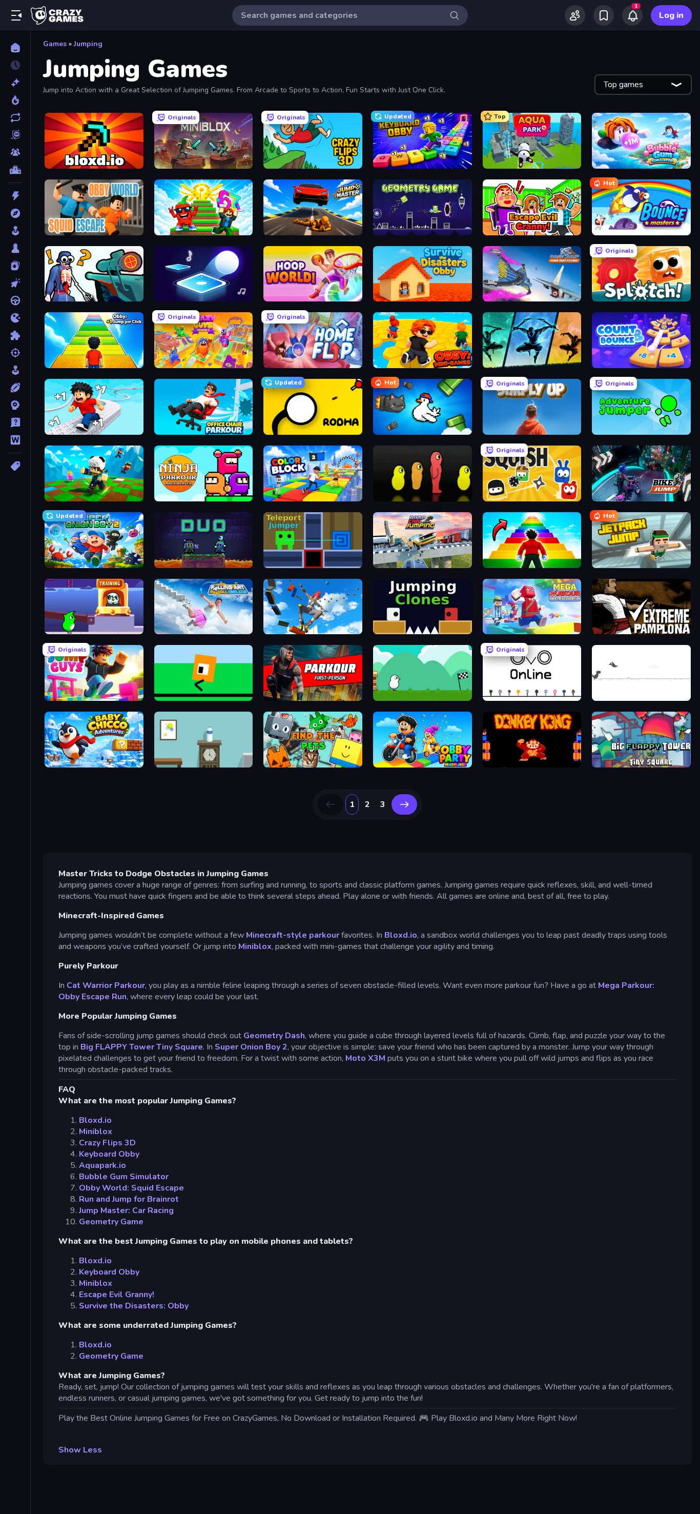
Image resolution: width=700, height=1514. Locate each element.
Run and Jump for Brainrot (129, 1199)
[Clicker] (15, 283)
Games (55, 44)
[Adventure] (15, 213)
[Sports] (15, 387)
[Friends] (575, 15)
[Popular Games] (15, 100)
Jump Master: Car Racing (126, 1210)
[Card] (15, 265)
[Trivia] (15, 422)
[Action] (15, 196)
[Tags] (15, 466)
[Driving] (15, 300)
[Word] (15, 440)
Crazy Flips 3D (107, 1142)
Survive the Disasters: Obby (134, 1305)
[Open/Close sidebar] (16, 15)
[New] (15, 82)
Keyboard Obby (109, 1154)
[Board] (15, 248)
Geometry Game (111, 1221)
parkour (324, 935)
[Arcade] (15, 230)
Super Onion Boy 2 (251, 1047)
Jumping (88, 44)
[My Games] (603, 15)
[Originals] (15, 135)
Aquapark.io (102, 1165)
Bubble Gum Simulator (124, 1176)
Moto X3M (365, 1058)
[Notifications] (632, 15)
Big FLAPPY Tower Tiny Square (141, 1047)
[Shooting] (15, 352)
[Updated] (15, 117)
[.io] (15, 318)
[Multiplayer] (15, 152)
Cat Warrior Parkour (106, 985)
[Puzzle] (15, 335)
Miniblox (255, 946)
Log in (671, 15)
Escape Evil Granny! (116, 1294)
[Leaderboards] (15, 169)
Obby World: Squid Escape (131, 1188)
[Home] (15, 47)
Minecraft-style (276, 935)
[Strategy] (15, 405)
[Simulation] (15, 370)
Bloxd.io (400, 935)
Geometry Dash (274, 1035)
